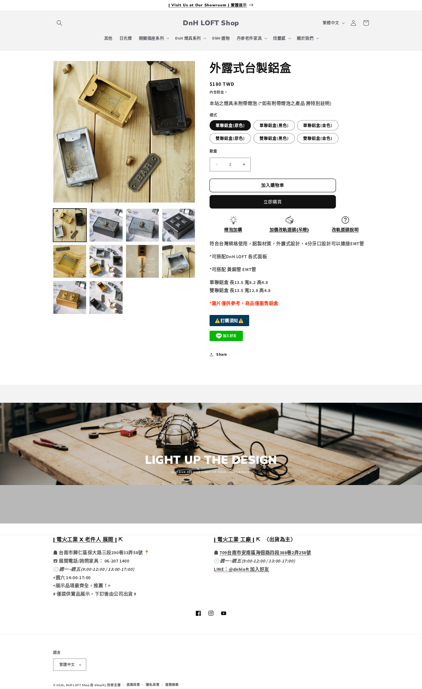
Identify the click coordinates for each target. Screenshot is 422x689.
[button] (59, 23)
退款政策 (133, 685)
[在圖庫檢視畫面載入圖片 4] (178, 225)
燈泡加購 (233, 230)
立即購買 (273, 202)
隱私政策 (152, 685)
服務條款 (172, 685)
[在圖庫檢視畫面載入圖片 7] (142, 261)
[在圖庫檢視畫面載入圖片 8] (178, 261)
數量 (213, 151)
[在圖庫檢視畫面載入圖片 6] (106, 261)
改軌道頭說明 (345, 230)
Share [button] (221, 354)
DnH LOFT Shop (78, 685)
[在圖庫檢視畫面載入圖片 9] (69, 297)
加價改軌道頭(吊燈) (289, 230)
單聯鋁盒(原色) (230, 125)
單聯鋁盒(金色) (317, 125)
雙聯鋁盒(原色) (230, 138)
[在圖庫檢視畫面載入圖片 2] (106, 225)
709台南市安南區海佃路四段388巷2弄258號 (265, 553)
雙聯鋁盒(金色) (317, 138)
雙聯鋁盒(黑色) (274, 138)
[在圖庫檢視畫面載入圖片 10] (106, 297)
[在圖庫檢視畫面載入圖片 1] (69, 225)
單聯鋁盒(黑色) (274, 125)
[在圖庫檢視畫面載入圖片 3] (142, 225)
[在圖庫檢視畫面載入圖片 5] (69, 261)
